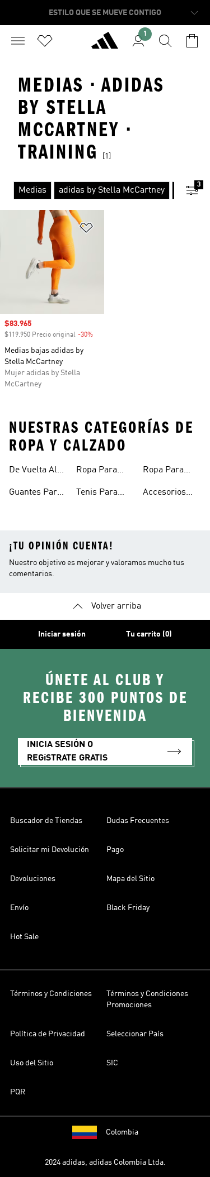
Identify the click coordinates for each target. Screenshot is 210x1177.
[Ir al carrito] (192, 40)
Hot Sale (24, 937)
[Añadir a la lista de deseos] (86, 230)
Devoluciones (32, 879)
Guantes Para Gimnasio (35, 493)
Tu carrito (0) (149, 634)
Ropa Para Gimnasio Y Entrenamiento (105, 471)
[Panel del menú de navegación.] (17, 40)
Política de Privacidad (47, 1034)
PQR (17, 1092)
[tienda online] (104, 45)
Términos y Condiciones (51, 994)
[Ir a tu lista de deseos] (44, 40)
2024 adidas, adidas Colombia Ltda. (105, 1162)
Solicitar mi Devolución (49, 850)
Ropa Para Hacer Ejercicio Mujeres (163, 471)
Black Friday (128, 908)
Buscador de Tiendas (46, 821)
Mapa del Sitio (130, 879)
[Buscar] (165, 40)
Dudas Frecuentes (137, 821)
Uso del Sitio (31, 1063)
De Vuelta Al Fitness (33, 471)
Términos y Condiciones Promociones (147, 999)
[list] (87, 190)
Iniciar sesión (62, 634)
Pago (115, 850)
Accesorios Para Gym (164, 493)
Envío (19, 908)
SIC (112, 1063)
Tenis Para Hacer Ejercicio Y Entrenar (97, 493)
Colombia (122, 1132)
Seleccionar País (135, 1034)
